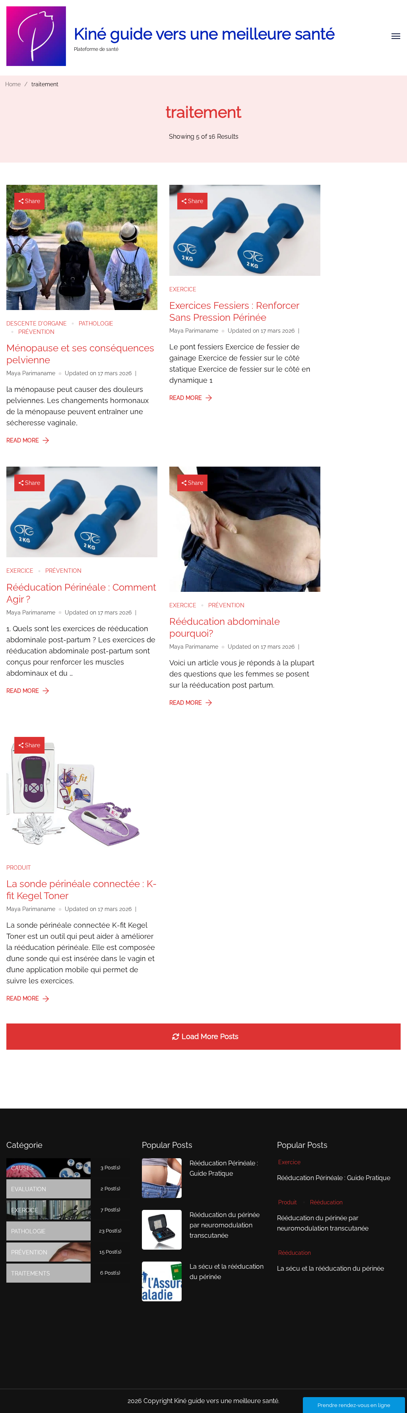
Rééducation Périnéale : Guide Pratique (333, 1178)
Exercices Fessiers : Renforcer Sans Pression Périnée (234, 311)
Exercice (182, 289)
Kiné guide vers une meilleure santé (204, 33)
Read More (22, 440)
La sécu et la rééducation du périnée (330, 1268)
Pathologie (96, 323)
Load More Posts (210, 1036)
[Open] (396, 36)
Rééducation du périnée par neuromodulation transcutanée (225, 1225)
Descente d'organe (36, 323)
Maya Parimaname (30, 373)
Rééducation (326, 1202)
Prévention (36, 332)
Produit (18, 867)
